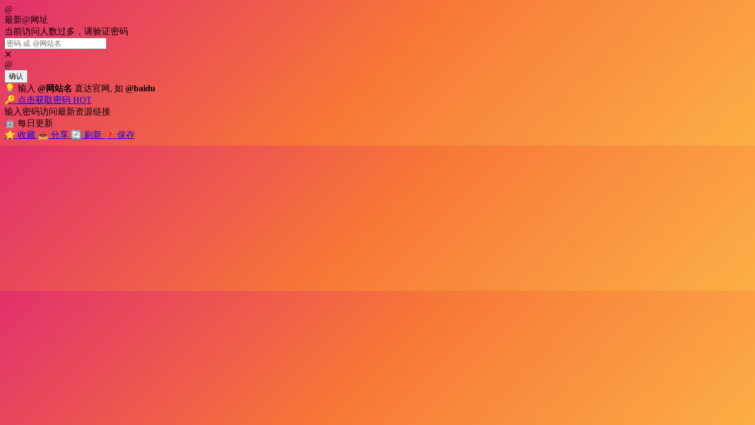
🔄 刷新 (87, 134)
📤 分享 (54, 134)
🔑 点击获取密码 (48, 100)
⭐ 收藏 (21, 134)
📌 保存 (119, 134)
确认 (16, 76)
